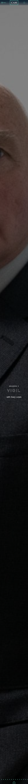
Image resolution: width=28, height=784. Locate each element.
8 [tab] (12, 780)
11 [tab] (18, 780)
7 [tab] (10, 780)
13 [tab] (22, 780)
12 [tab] (20, 780)
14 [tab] (24, 780)
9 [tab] (14, 780)
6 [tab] (8, 780)
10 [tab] (16, 780)
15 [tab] (26, 780)
